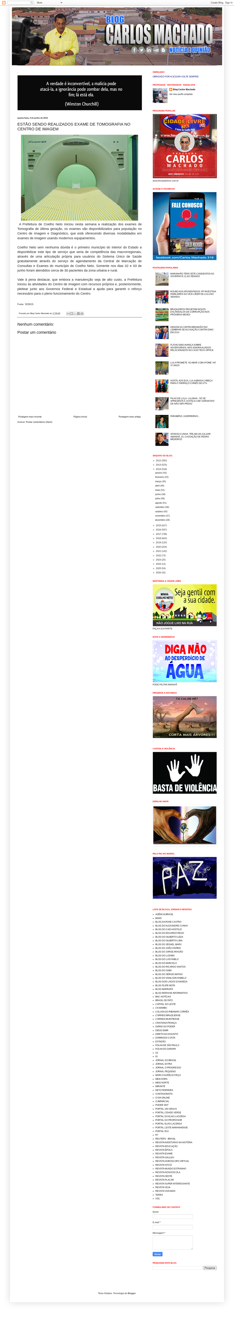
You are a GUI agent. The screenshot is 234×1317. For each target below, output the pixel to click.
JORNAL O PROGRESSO (168, 1067)
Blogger (131, 1293)
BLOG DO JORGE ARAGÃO (169, 951)
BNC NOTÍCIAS (163, 996)
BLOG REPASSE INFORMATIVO (171, 993)
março (158, 481)
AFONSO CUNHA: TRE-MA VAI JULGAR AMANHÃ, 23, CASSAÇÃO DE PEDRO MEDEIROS (190, 437)
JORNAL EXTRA (163, 1064)
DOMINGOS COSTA (165, 1037)
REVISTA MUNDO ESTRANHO (170, 1168)
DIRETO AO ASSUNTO (166, 1034)
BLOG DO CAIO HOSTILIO (168, 929)
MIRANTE (160, 1086)
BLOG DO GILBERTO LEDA (169, 937)
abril (157, 485)
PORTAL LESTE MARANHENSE (171, 1127)
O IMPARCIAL (162, 1101)
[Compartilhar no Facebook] (78, 313)
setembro (160, 507)
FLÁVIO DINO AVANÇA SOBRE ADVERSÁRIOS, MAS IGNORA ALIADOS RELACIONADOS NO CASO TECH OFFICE (192, 347)
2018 (159, 538)
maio (158, 490)
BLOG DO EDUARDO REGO (169, 933)
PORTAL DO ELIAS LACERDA (170, 1116)
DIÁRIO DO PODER (165, 1026)
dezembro (160, 520)
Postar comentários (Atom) (39, 422)
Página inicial (80, 416)
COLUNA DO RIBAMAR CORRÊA (172, 1011)
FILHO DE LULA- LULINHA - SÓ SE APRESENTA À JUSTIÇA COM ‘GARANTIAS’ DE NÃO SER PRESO (192, 401)
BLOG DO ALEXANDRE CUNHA (171, 925)
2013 (159, 465)
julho (158, 498)
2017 (159, 534)
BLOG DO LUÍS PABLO (166, 959)
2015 (159, 525)
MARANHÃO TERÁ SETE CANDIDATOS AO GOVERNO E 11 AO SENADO (192, 275)
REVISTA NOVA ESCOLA (167, 1172)
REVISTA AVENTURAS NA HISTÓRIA (173, 1142)
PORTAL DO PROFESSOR (168, 1120)
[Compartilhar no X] (75, 313)
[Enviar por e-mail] (68, 313)
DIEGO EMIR (161, 1030)
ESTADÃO (160, 1041)
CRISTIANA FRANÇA (166, 1023)
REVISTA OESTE (163, 1176)
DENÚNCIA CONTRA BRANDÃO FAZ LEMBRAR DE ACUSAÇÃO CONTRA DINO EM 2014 (191, 330)
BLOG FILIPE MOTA (165, 985)
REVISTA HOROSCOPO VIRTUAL (172, 1161)
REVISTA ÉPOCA (164, 1150)
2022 (159, 555)
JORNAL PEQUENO (165, 1071)
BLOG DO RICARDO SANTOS (170, 967)
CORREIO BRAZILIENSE (167, 1015)
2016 (159, 529)
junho (158, 494)
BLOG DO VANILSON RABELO (170, 978)
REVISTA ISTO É (163, 1165)
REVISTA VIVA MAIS (165, 1191)
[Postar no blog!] (71, 313)
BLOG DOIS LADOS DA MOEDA (171, 981)
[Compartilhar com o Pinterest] (82, 313)
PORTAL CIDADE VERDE (168, 1112)
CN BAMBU (161, 1008)
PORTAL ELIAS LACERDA (168, 1123)
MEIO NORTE (162, 1082)
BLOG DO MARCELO (166, 963)
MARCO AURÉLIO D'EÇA (168, 1075)
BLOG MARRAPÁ (164, 989)
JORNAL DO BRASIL (165, 1060)
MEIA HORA (161, 1079)
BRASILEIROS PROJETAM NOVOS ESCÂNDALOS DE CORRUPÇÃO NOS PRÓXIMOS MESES (190, 312)
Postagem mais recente (30, 416)
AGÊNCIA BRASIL (164, 914)
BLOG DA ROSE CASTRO (168, 922)
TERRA (159, 1195)
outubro (159, 511)
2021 (159, 551)
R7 (156, 1135)
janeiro (159, 473)
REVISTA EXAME (164, 1153)
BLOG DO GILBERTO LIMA (168, 940)
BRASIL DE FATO (164, 1000)
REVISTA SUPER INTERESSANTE (172, 1183)
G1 (156, 1053)
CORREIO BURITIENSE (167, 1019)
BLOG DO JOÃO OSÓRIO (168, 948)
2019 (159, 542)
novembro (160, 515)
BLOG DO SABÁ (163, 970)
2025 (159, 568)
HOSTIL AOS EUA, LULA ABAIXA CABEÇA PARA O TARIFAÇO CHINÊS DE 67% (191, 381)
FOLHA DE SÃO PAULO (167, 1045)
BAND (158, 918)
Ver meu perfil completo (181, 94)
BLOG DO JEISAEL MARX (168, 944)
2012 (159, 460)
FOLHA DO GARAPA (165, 1049)
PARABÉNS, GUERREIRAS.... (185, 416)
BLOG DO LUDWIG (165, 955)
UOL (157, 1198)
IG (156, 1056)
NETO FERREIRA (164, 1090)
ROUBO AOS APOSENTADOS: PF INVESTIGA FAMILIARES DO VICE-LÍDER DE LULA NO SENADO (193, 294)
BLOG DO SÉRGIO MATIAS (169, 974)
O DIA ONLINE (162, 1097)
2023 (159, 559)
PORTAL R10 (162, 1131)
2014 (159, 469)
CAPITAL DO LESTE (165, 1004)
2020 (159, 547)
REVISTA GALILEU (164, 1157)
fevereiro (160, 477)
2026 (159, 572)
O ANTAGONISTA (164, 1094)
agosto (159, 503)
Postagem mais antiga (130, 416)
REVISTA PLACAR (164, 1180)
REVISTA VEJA (162, 1187)
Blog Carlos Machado (184, 89)
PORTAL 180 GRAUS (166, 1109)
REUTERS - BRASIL (165, 1139)
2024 (159, 564)
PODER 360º (161, 1105)
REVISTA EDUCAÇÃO (166, 1146)
